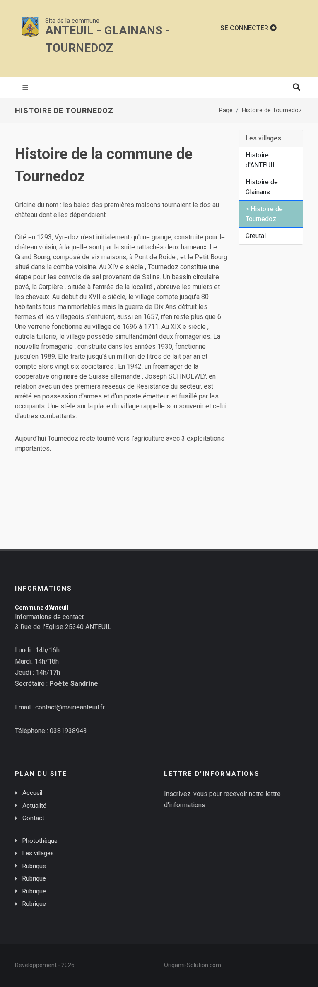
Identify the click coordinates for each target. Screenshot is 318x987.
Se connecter (245, 28)
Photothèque (40, 841)
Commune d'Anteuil (41, 607)
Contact (33, 818)
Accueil (32, 792)
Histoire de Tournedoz (272, 110)
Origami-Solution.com (192, 965)
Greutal (256, 236)
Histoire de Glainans (262, 187)
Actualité (34, 805)
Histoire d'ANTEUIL (261, 160)
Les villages (38, 853)
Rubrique (34, 866)
